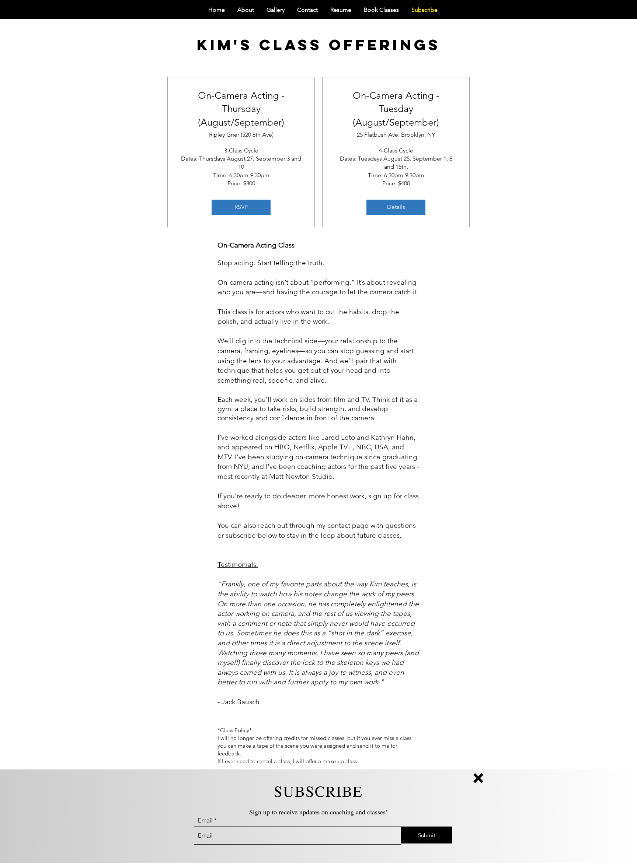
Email (205, 820)
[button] (478, 778)
